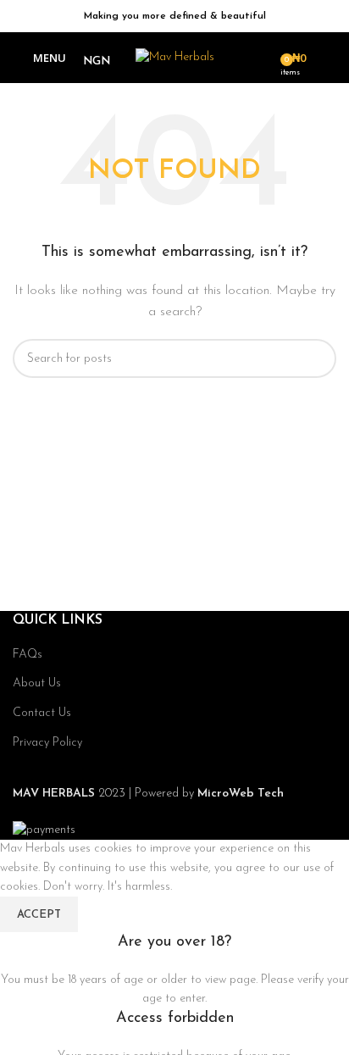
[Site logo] (175, 57)
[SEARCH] (316, 358)
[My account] (329, 58)
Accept (39, 914)
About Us (37, 683)
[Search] (262, 58)
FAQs (27, 654)
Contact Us (42, 713)
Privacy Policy (47, 742)
